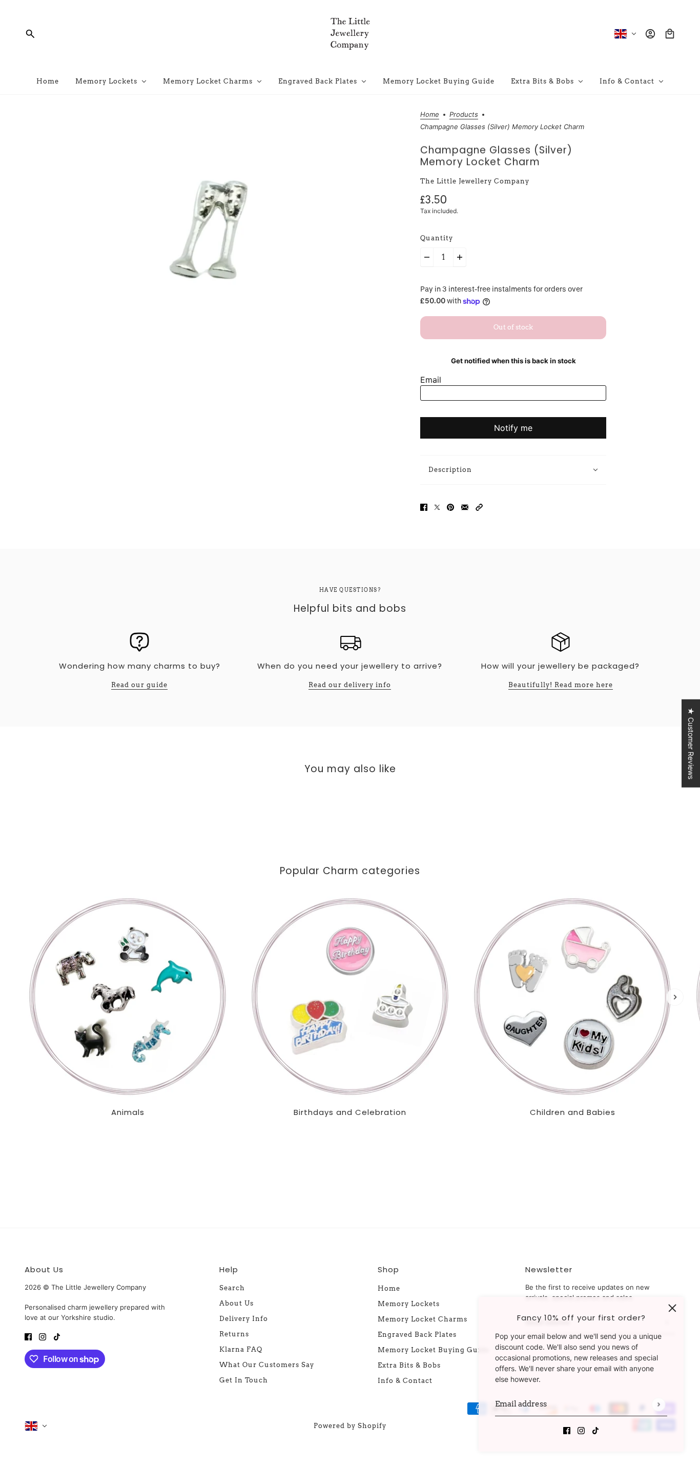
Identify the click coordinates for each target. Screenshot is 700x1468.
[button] (479, 506)
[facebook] (566, 1429)
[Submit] (658, 1404)
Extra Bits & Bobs (409, 1365)
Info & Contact (405, 1380)
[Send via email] (464, 506)
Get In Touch (243, 1380)
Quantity (436, 238)
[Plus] (459, 257)
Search (232, 1288)
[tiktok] (595, 1429)
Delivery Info (243, 1318)
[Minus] (427, 257)
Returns (234, 1334)
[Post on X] (437, 506)
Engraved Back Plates (417, 1334)
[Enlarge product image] (217, 234)
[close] (672, 1308)
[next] (675, 997)
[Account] (650, 33)
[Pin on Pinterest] (450, 506)
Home (429, 114)
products (463, 114)
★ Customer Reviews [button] (691, 743)
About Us (236, 1303)
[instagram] (581, 1429)
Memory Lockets (409, 1304)
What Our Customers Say (266, 1365)
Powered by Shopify (350, 1426)
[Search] (30, 33)
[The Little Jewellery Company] (350, 33)
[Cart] (669, 33)
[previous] (25, 902)
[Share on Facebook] (423, 506)
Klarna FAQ (240, 1349)
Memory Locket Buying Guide (433, 1350)
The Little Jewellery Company (474, 181)
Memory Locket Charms (422, 1319)
